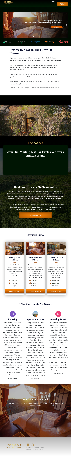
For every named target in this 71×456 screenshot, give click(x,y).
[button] (35, 25)
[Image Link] (8, 2)
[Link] (27, 444)
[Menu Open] (35, 2)
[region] (35, 25)
